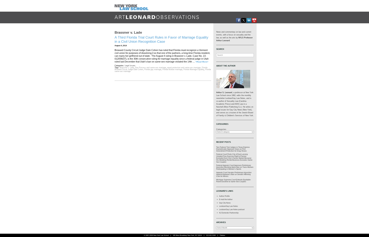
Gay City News (225, 203)
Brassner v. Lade (127, 67)
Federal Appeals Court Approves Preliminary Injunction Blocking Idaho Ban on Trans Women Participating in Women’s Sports (234, 167)
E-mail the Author (225, 199)
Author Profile (224, 196)
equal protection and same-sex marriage (184, 67)
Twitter (243, 20)
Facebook (238, 20)
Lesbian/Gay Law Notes (228, 206)
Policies (222, 235)
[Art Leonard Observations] (132, 5)
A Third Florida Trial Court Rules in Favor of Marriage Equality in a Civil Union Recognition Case (161, 39)
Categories (221, 129)
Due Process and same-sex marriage (150, 67)
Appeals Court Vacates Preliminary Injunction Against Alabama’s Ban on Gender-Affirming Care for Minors (234, 174)
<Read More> (201, 62)
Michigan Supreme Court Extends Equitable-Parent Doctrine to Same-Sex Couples (233, 180)
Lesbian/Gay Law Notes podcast (231, 209)
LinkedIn (249, 20)
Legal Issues (130, 65)
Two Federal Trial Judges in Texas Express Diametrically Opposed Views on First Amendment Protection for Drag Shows (233, 149)
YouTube (254, 20)
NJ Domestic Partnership (229, 213)
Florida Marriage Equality (193, 69)
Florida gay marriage (152, 69)
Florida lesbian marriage (172, 69)
